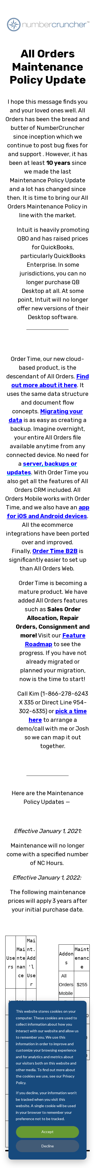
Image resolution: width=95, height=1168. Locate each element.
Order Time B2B (55, 551)
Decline (47, 1146)
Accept (47, 1131)
